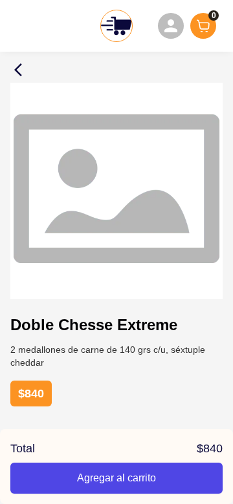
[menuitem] (171, 25)
